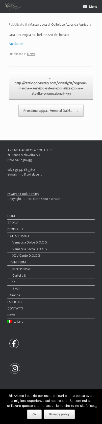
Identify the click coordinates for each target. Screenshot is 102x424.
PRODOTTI (15, 229)
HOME (12, 216)
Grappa (15, 295)
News (31, 54)
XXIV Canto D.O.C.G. (26, 255)
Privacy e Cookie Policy (23, 194)
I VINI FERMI (18, 262)
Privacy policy (59, 414)
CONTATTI (15, 308)
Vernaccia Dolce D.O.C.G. (30, 242)
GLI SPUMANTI (20, 236)
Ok (34, 414)
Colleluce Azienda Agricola (71, 24)
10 (13, 282)
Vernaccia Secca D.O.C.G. (30, 249)
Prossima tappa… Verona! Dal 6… (51, 111)
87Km (16, 289)
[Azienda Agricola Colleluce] (13, 6)
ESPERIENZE (16, 302)
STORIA (12, 223)
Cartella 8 (19, 275)
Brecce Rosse (21, 269)
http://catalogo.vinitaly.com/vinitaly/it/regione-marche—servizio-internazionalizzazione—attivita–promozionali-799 (51, 86)
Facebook (16, 44)
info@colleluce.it (30, 174)
